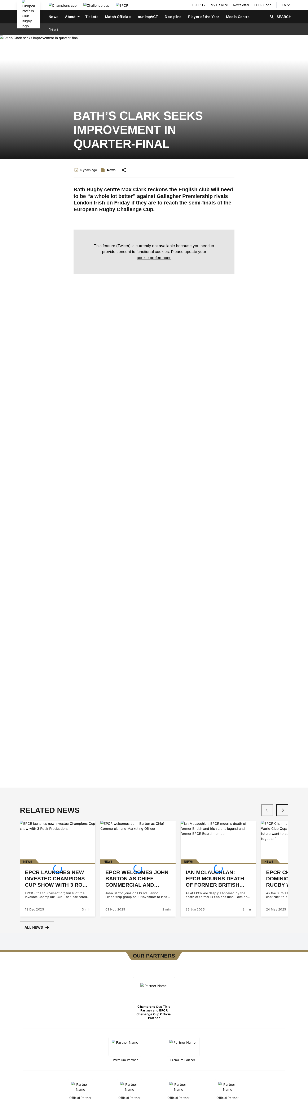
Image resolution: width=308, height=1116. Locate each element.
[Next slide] (282, 810)
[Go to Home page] (28, 14)
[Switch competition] (62, 5)
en (284, 5)
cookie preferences (154, 257)
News (53, 29)
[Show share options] (124, 170)
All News (34, 927)
